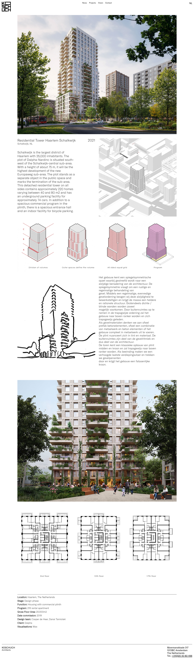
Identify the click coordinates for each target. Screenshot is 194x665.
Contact (108, 3)
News (84, 3)
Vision (100, 3)
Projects (92, 3)
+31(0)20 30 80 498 (182, 655)
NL (190, 3)
